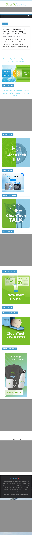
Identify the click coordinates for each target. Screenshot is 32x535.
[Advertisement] (16, 115)
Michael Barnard (11, 36)
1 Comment (17, 36)
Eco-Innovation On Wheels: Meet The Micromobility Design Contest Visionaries (14, 31)
